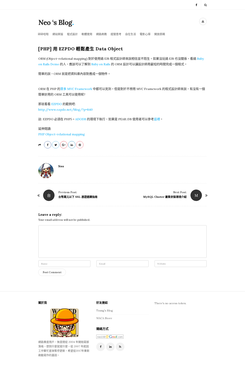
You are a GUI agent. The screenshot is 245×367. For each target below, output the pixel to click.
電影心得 (145, 34)
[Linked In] (110, 346)
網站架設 (57, 34)
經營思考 (116, 34)
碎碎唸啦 (43, 34)
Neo (61, 166)
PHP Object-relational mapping (61, 134)
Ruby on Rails (100, 64)
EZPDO (56, 104)
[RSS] (120, 346)
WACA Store (104, 318)
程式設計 (72, 34)
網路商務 (101, 34)
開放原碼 (159, 34)
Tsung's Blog (104, 310)
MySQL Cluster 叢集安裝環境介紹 (165, 197)
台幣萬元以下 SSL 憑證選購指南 (77, 197)
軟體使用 (87, 34)
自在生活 (130, 34)
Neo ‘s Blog (55, 22)
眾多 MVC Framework (76, 89)
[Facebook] (196, 4)
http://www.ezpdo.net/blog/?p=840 (65, 109)
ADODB (80, 119)
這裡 (157, 119)
